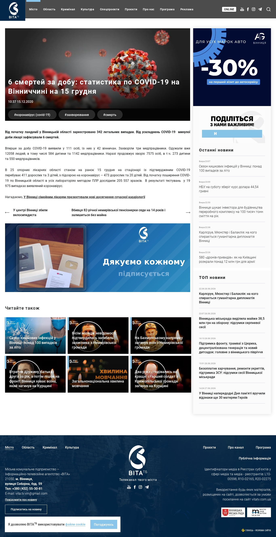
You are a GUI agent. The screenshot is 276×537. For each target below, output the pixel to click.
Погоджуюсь (104, 524)
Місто (33, 9)
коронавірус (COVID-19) (33, 114)
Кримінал (68, 9)
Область (49, 9)
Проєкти (131, 9)
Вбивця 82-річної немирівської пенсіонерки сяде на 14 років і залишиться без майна (118, 212)
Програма (167, 9)
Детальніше (232, 166)
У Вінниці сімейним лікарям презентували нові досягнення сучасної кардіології (84, 197)
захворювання (78, 114)
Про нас (148, 9)
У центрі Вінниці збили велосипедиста (30, 212)
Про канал (236, 447)
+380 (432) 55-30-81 (27, 488)
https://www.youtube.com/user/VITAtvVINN (97, 257)
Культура (87, 9)
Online (229, 9)
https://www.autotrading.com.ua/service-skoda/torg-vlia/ (232, 67)
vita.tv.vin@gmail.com (31, 493)
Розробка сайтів (263, 530)
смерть (110, 114)
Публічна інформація (255, 458)
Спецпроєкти (109, 9)
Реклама (187, 9)
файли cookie (75, 524)
